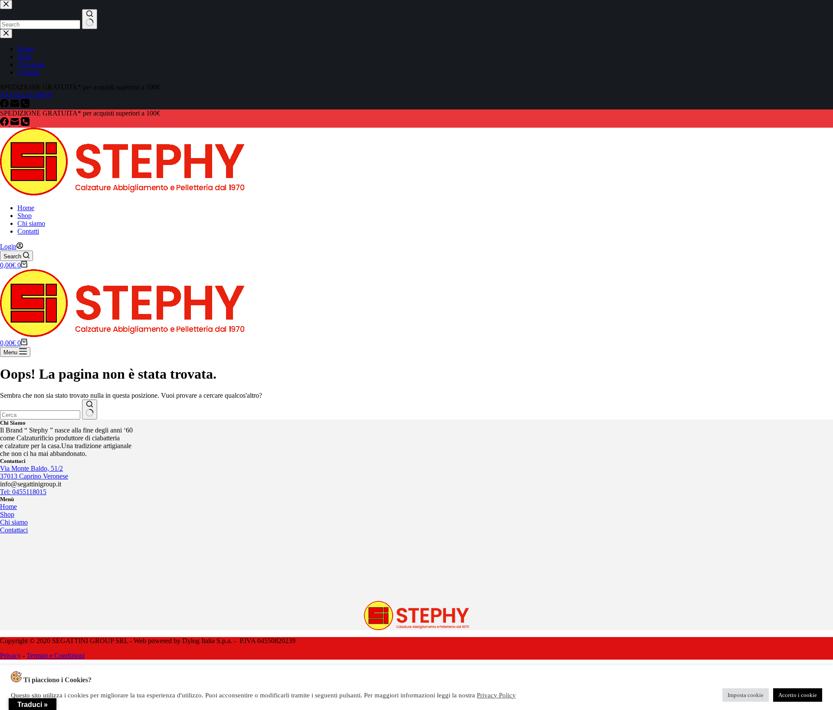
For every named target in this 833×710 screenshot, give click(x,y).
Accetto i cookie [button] (797, 695)
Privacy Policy (496, 695)
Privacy (10, 655)
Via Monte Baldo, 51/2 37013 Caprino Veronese (34, 472)
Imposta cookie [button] (746, 695)
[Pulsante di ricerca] (89, 409)
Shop (24, 215)
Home (25, 207)
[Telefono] (25, 123)
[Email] (15, 123)
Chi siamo (31, 223)
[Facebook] (5, 123)
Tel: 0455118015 (23, 491)
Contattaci (14, 530)
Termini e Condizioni (55, 655)
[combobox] (40, 414)
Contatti (28, 231)
